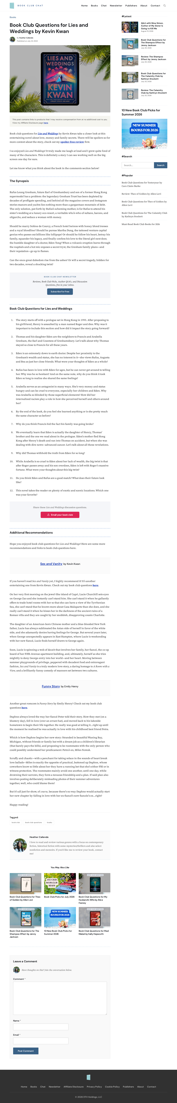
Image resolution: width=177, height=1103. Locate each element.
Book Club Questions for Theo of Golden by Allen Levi (25, 898)
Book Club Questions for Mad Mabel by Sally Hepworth (94, 932)
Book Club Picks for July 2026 (59, 896)
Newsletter (116, 5)
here (46, 123)
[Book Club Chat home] (88, 1076)
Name (17, 1020)
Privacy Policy (94, 1086)
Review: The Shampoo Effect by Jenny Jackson (153, 58)
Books (94, 5)
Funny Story (51, 686)
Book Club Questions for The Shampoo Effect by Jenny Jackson (24, 933)
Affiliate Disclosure (74, 1086)
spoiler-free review (72, 142)
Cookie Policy (112, 1086)
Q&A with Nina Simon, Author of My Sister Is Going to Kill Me (152, 26)
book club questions (33, 822)
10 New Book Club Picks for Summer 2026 (58, 932)
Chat (104, 5)
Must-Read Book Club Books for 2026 (141, 224)
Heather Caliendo (26, 38)
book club (16, 822)
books (49, 822)
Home (84, 5)
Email (16, 1034)
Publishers (131, 5)
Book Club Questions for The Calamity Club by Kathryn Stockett (153, 76)
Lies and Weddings (48, 133)
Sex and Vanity (51, 564)
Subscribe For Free (60, 291)
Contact (155, 5)
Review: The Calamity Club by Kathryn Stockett (154, 91)
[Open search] (164, 5)
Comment (19, 979)
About (143, 5)
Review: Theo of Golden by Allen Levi (141, 193)
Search (160, 165)
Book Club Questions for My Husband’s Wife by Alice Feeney (93, 899)
